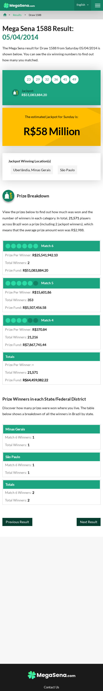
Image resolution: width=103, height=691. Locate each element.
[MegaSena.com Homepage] (17, 5)
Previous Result (17, 522)
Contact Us (51, 687)
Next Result (88, 522)
